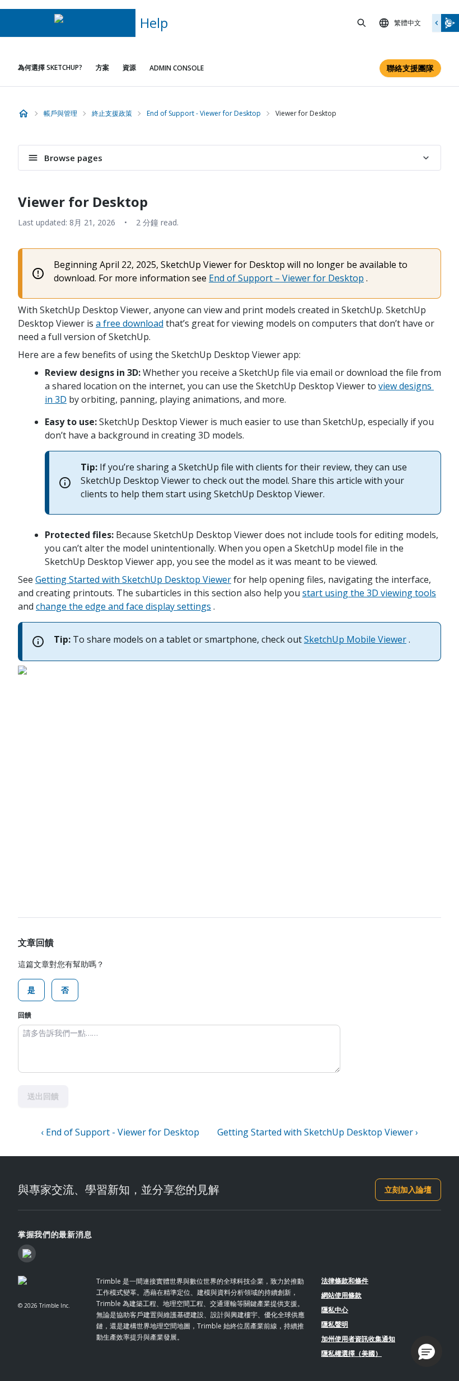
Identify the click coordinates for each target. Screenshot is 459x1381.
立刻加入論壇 (408, 1189)
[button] (426, 1351)
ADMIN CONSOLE (176, 68)
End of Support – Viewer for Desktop (286, 278)
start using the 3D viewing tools (369, 593)
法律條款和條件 (344, 1280)
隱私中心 (334, 1309)
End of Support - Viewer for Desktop (204, 113)
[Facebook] (27, 1253)
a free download (129, 323)
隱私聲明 (334, 1324)
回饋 (24, 1015)
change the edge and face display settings (123, 606)
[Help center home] (23, 113)
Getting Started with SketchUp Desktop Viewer (133, 579)
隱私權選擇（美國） (351, 1353)
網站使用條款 (341, 1295)
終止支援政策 (112, 113)
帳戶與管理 (60, 113)
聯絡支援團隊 (410, 68)
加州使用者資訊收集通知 (358, 1339)
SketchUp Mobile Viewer (355, 639)
